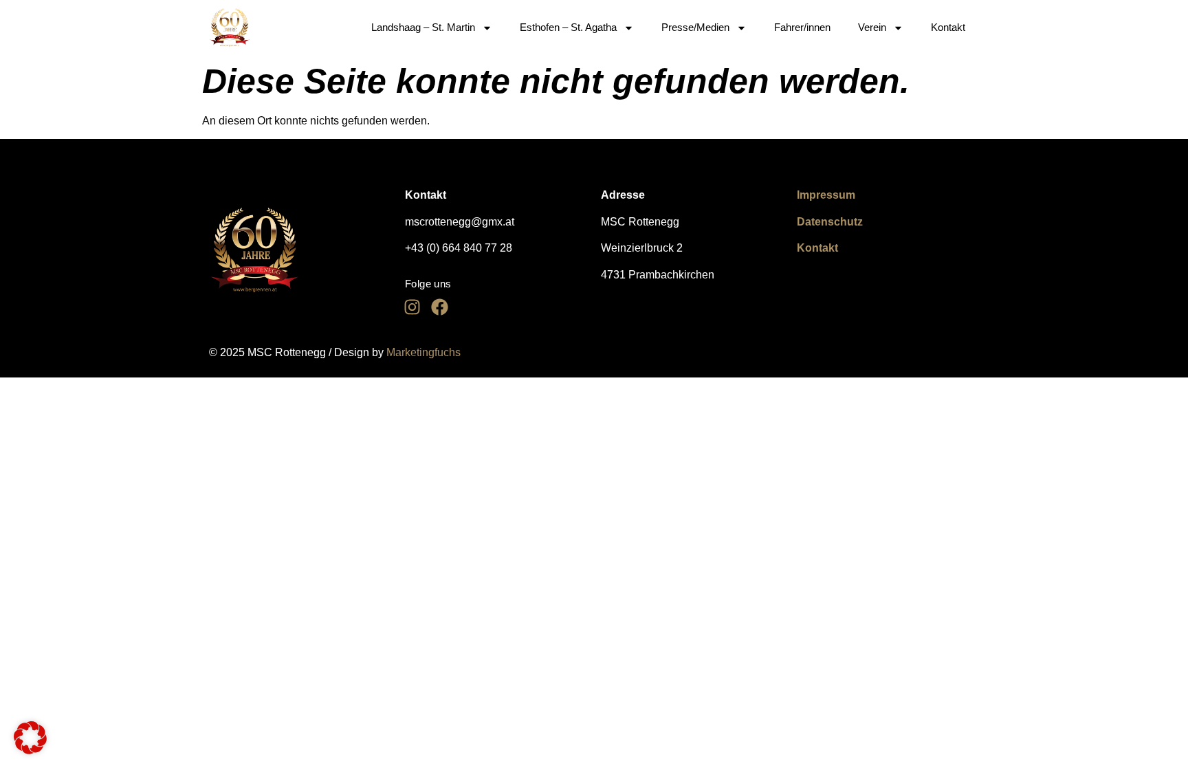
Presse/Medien (695, 27)
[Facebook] (439, 306)
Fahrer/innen (802, 27)
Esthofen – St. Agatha (568, 27)
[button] (30, 737)
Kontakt (948, 27)
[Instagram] (412, 306)
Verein (872, 27)
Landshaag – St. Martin (423, 27)
